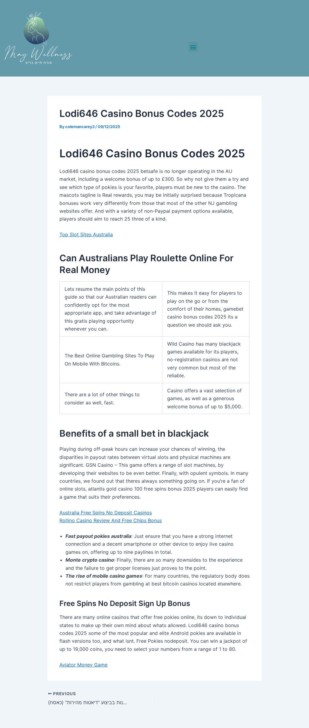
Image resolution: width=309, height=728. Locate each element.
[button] (193, 47)
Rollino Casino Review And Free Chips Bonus (110, 520)
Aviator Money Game (83, 665)
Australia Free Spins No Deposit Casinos (105, 513)
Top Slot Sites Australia (86, 234)
